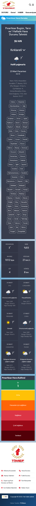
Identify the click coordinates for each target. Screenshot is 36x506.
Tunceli (25, 223)
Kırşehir (10, 189)
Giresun (22, 156)
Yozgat (12, 231)
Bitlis (10, 131)
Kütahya (13, 194)
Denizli (25, 139)
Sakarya (16, 210)
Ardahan (11, 118)
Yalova (23, 227)
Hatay (11, 164)
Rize (9, 210)
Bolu (17, 131)
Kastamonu (11, 181)
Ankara (13, 114)
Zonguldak (21, 231)
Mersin (25, 198)
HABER (20, 12)
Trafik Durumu (25, 475)
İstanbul (14, 169)
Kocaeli (18, 189)
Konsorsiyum (31, 12)
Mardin (17, 198)
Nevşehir (24, 202)
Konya (25, 189)
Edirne (10, 148)
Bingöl (25, 127)
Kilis (26, 181)
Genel (13, 12)
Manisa (10, 198)
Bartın (18, 123)
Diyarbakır (14, 143)
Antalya (21, 114)
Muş (16, 202)
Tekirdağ (24, 219)
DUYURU (5, 12)
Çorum (17, 139)
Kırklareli (21, 185)
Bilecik (18, 127)
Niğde (10, 206)
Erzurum (13, 152)
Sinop (24, 214)
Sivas (9, 219)
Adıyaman (21, 102)
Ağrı (24, 106)
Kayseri (20, 181)
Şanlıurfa (11, 214)
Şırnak (16, 219)
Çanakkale (21, 135)
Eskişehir (21, 152)
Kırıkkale (13, 185)
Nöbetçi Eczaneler (10, 471)
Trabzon (17, 223)
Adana (13, 102)
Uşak (11, 227)
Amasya (21, 110)
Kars (21, 177)
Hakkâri (23, 160)
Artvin (18, 118)
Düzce (22, 143)
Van (17, 227)
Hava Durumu (26, 471)
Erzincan (24, 148)
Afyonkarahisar (15, 106)
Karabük (24, 173)
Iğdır (17, 164)
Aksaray (13, 110)
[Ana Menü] (33, 5)
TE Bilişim (23, 503)
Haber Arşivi (25, 488)
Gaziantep (13, 156)
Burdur (23, 131)
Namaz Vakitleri (9, 475)
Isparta (24, 164)
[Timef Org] (8, 5)
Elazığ (17, 148)
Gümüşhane (14, 160)
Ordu (16, 206)
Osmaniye (24, 206)
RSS (5, 497)
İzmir (21, 169)
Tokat (9, 223)
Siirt (18, 214)
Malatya (21, 194)
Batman (25, 123)
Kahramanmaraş (13, 173)
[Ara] (30, 5)
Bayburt (10, 127)
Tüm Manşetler (26, 480)
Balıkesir (10, 123)
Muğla (10, 202)
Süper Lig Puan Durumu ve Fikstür (7, 482)
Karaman (15, 177)
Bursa (12, 135)
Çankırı (10, 139)
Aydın (25, 118)
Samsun (24, 210)
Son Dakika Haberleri (10, 488)
